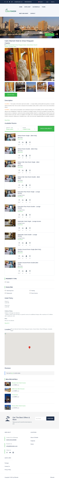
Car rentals (36, 6)
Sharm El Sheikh (34, 437)
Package (7, 463)
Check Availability (46, 128)
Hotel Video (50, 34)
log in (12, 373)
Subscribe (50, 418)
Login (47, 1)
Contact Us (7, 466)
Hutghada (33, 440)
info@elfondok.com (18, 1)
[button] (50, 77)
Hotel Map (27, 6)
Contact (32, 13)
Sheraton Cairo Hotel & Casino (19, 382)
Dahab (32, 444)
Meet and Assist (23, 13)
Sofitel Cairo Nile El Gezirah (18, 388)
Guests (24, 127)
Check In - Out (9, 127)
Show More (7, 120)
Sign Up (52, 1)
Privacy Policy (8, 469)
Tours (43, 6)
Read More (20, 139)
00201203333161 (28, 1)
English (41, 1)
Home (20, 6)
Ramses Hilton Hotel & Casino (19, 405)
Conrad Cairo (15, 394)
